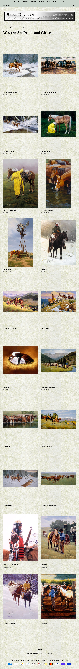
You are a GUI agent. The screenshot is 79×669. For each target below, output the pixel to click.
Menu (8, 5)
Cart (74, 5)
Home (5, 28)
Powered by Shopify (61, 660)
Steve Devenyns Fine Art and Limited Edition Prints (39, 660)
